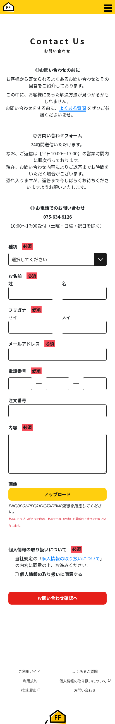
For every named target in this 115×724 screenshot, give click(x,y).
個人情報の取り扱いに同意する (50, 574)
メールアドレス (24, 343)
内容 (12, 427)
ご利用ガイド (29, 671)
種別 (12, 246)
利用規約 (30, 681)
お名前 (15, 275)
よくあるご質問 (85, 671)
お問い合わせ (85, 690)
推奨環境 (28, 690)
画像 (12, 483)
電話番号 (17, 370)
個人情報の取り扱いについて (37, 549)
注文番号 (17, 400)
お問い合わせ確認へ (57, 598)
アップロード (57, 494)
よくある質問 (72, 108)
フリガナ (17, 309)
